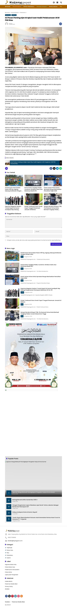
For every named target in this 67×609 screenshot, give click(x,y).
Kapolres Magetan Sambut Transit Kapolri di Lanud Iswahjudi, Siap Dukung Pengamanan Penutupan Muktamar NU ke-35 (13, 208)
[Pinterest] (12, 596)
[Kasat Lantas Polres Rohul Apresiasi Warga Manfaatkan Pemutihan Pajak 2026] (53, 180)
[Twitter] (54, 168)
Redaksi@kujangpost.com (15, 541)
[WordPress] (15, 596)
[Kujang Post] (18, 2)
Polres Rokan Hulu (10, 567)
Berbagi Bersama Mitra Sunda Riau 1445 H (24, 500)
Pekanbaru (7, 15)
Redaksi (7, 589)
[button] (54, 2)
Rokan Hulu (10, 550)
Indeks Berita (8, 581)
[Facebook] (51, 168)
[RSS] (21, 596)
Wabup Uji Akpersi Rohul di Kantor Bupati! (24, 512)
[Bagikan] (60, 23)
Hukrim (9, 558)
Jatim (7, 203)
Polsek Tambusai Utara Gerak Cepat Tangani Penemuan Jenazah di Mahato (33, 208)
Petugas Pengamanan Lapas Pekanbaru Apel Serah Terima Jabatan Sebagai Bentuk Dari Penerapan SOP (35, 506)
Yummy (10, 23)
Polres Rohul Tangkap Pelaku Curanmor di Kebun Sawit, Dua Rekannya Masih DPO (33, 189)
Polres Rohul (8, 572)
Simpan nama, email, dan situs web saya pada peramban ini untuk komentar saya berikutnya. (34, 240)
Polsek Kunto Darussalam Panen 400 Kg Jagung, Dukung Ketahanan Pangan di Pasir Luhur (14, 189)
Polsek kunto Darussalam (12, 569)
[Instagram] (18, 596)
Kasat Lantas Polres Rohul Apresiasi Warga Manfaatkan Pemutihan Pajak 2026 (52, 189)
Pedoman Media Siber (11, 584)
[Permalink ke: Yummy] (7, 23)
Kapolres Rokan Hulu (10, 564)
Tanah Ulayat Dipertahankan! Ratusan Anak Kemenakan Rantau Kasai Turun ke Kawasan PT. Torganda (36, 518)
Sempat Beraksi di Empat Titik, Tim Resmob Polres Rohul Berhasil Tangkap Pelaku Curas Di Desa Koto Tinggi (53, 208)
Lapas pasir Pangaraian (11, 574)
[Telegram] (57, 168)
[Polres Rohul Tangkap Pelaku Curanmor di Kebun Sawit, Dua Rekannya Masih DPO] (33, 180)
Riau (7, 184)
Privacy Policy (9, 586)
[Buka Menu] (57, 2)
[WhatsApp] (60, 168)
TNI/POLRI (14, 15)
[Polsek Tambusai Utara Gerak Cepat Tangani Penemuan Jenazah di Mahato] (33, 199)
